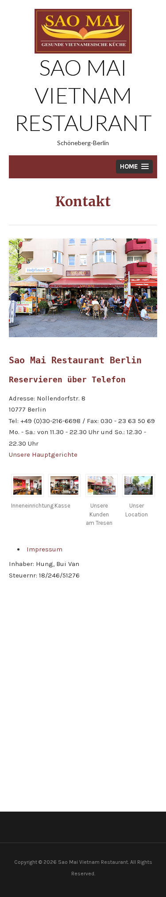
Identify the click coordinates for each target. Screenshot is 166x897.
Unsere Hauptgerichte (43, 454)
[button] (134, 166)
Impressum (44, 549)
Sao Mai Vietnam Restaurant (83, 95)
